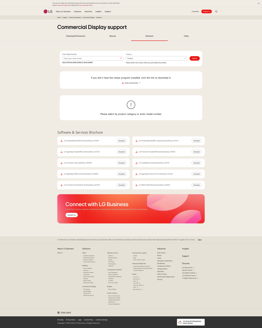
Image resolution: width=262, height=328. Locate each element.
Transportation (162, 269)
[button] (216, 11)
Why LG (60, 253)
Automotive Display (88, 272)
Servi (134, 281)
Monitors (110, 255)
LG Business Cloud (188, 275)
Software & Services (88, 295)
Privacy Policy (70, 320)
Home (59, 17)
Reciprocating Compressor (114, 276)
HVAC (84, 253)
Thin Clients (111, 262)
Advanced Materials (139, 263)
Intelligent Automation (114, 300)
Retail (159, 255)
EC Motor (110, 280)
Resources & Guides (88, 282)
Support (65, 17)
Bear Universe (136, 289)
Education (160, 271)
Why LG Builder (112, 289)
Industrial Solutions (88, 259)
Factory (159, 279)
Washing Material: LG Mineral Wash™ (143, 268)
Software (85, 278)
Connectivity (86, 274)
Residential (161, 263)
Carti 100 (135, 283)
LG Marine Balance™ (138, 270)
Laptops (110, 259)
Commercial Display (89, 286)
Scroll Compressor (112, 272)
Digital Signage (87, 291)
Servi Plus (135, 279)
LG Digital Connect (188, 273)
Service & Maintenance (89, 262)
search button (121, 58)
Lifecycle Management (114, 304)
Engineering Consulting (114, 298)
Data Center (161, 253)
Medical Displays (112, 257)
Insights (185, 248)
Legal (79, 320)
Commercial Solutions (88, 255)
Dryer (134, 257)
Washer (135, 255)
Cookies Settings (101, 320)
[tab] (75, 36)
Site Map (60, 320)
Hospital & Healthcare (164, 261)
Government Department (166, 277)
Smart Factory (112, 293)
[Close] (258, 3)
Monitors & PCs (112, 253)
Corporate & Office (164, 266)
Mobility (85, 266)
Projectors (110, 266)
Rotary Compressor (113, 274)
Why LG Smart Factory (114, 296)
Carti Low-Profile (137, 285)
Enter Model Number (69, 54)
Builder (109, 286)
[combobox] (92, 58)
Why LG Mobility (87, 268)
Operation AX (111, 302)
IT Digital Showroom (189, 278)
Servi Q (135, 277)
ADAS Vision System (88, 276)
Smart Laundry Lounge (139, 259)
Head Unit (86, 270)
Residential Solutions (88, 257)
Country (128, 54)
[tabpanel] (131, 83)
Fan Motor (111, 278)
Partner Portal (187, 270)
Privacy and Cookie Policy (63, 5)
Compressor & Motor (114, 270)
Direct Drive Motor (113, 282)
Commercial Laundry (139, 253)
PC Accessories (112, 264)
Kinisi (134, 287)
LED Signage (86, 289)
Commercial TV (87, 293)
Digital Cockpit (87, 280)
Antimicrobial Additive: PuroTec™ (141, 266)
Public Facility (162, 274)
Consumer (195, 11)
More (200, 240)
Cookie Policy (88, 320)
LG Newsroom (187, 267)
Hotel (159, 258)
